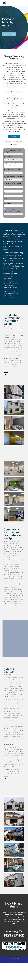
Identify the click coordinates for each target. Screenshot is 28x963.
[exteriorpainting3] (14, 856)
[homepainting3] (14, 429)
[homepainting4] (14, 444)
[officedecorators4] (14, 521)
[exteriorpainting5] (14, 825)
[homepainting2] (14, 414)
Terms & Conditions (18, 961)
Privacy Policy (8, 961)
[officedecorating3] (14, 505)
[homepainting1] (14, 399)
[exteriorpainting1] (14, 887)
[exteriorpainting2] (14, 871)
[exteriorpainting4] (14, 841)
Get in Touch (9, 34)
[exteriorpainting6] (14, 810)
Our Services (13, 136)
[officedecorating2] (14, 490)
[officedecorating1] (14, 475)
